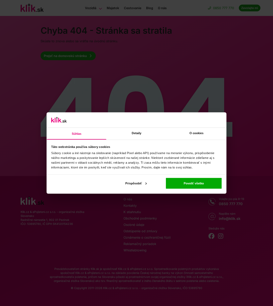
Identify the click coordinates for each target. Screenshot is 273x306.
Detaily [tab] (136, 133)
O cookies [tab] (196, 133)
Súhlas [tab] (77, 133)
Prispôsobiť (133, 183)
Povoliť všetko (194, 183)
